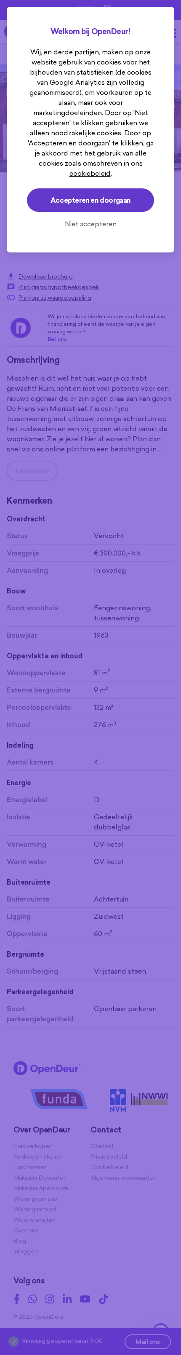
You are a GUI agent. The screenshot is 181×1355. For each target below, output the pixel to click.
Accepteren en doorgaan (90, 200)
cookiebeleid (90, 173)
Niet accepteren (91, 224)
